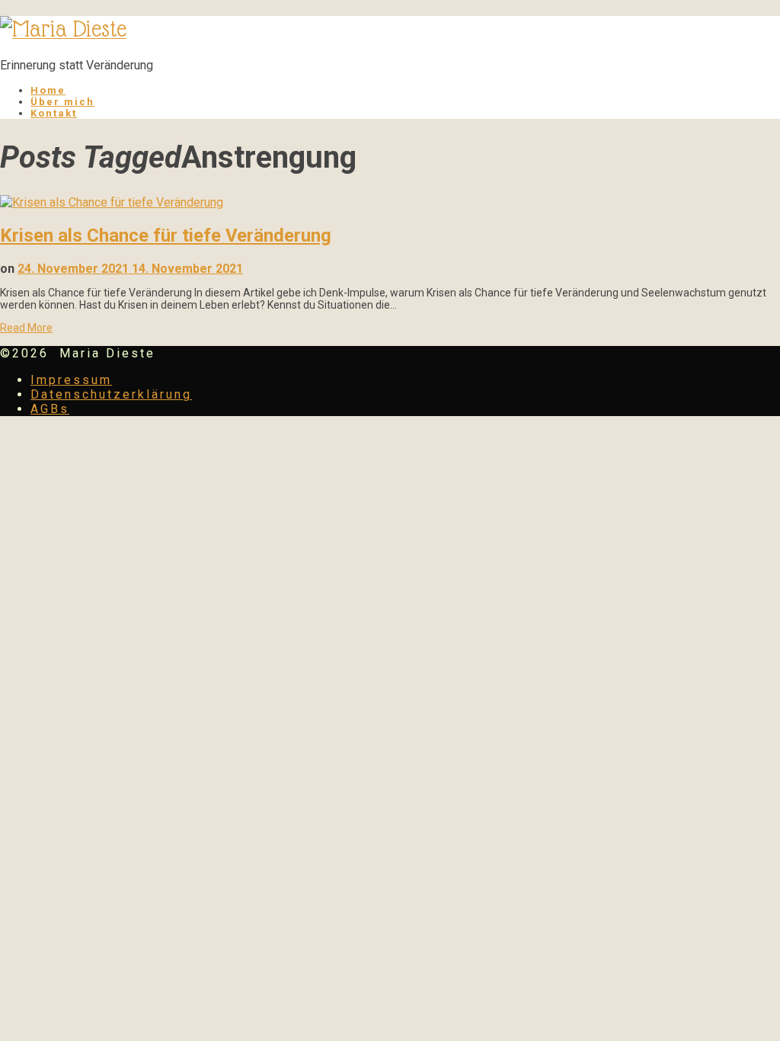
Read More (26, 328)
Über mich (62, 101)
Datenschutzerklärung (111, 394)
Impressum (71, 380)
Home (48, 90)
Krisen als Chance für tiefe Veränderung (165, 235)
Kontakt (53, 113)
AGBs (49, 409)
